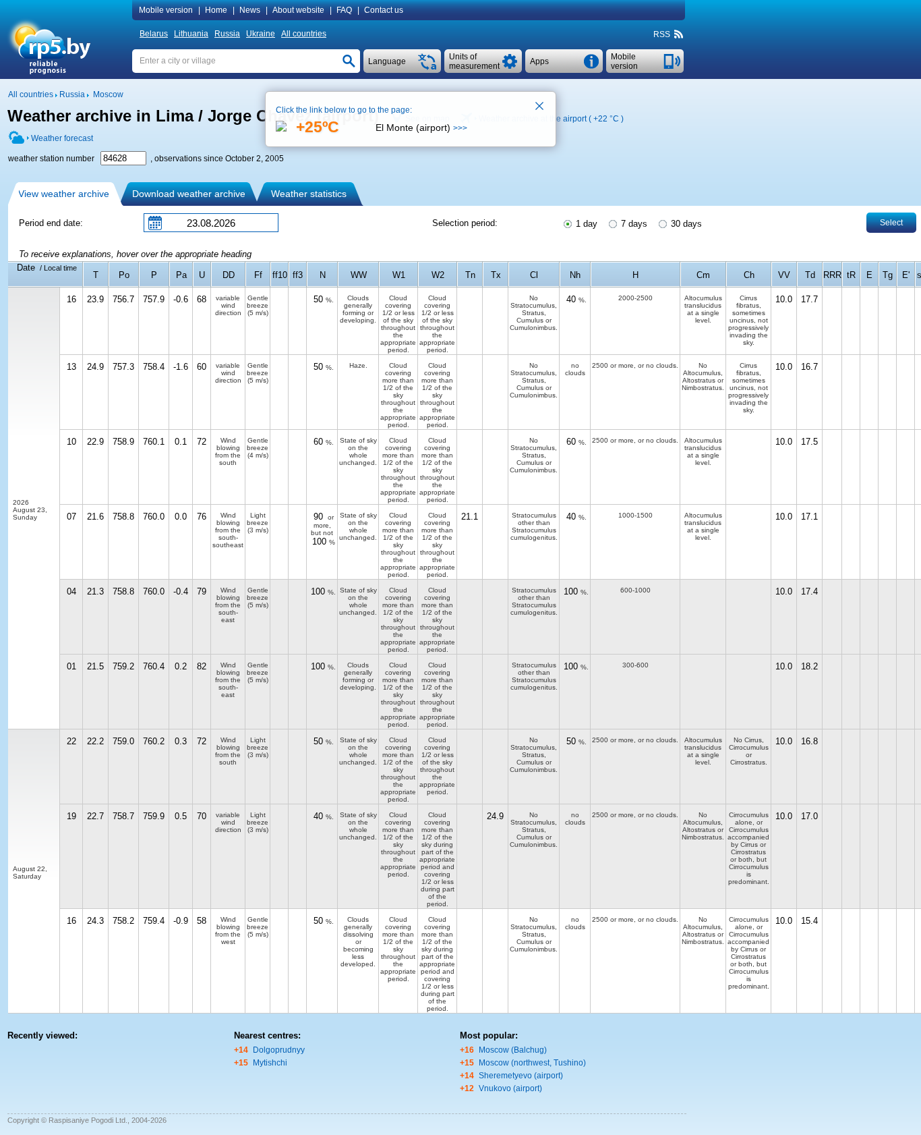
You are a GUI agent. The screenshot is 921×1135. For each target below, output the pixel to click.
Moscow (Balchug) (513, 1050)
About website (298, 10)
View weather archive (63, 193)
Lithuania (191, 33)
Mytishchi (270, 1063)
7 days (632, 224)
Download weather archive (188, 193)
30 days (685, 224)
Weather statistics (309, 193)
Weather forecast (62, 138)
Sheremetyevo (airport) (521, 1075)
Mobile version (166, 10)
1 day (585, 224)
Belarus (154, 33)
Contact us (383, 10)
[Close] (540, 107)
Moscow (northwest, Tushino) (532, 1063)
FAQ (344, 10)
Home (216, 10)
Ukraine (260, 33)
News (249, 10)
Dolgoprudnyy (279, 1050)
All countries (303, 33)
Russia (227, 33)
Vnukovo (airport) (510, 1088)
